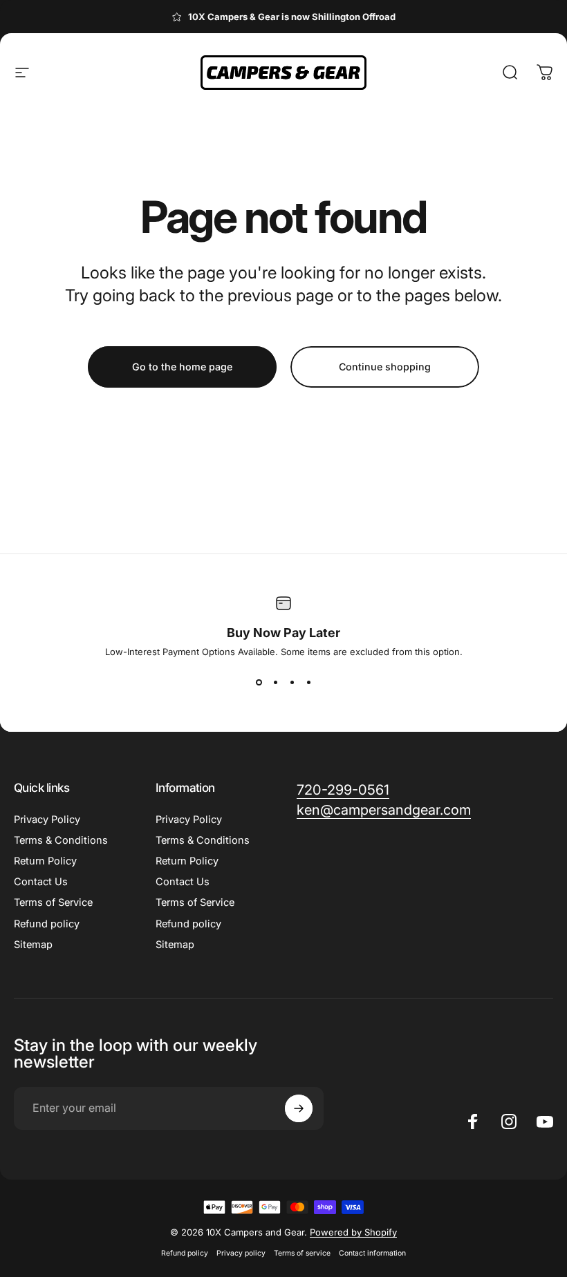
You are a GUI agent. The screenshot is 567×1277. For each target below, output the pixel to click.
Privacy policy (241, 1253)
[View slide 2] (275, 682)
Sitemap (33, 944)
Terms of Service (53, 902)
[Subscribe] (299, 1108)
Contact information (372, 1253)
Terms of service (302, 1253)
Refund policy (47, 924)
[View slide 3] (292, 682)
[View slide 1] (258, 682)
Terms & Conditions (61, 840)
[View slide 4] (308, 682)
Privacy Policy (47, 819)
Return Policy (45, 861)
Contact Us (41, 882)
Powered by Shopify (353, 1232)
